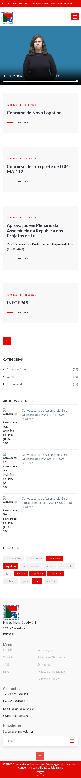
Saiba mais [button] (56, 767)
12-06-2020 (30, 158)
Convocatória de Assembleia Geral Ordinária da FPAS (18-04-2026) (45, 412)
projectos (56, 573)
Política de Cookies (49, 679)
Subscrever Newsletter (52, 3)
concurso (54, 558)
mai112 (21, 573)
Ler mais (22, 122)
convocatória (13, 558)
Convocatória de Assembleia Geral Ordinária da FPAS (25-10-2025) (45, 456)
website (10, 581)
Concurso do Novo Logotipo (34, 112)
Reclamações (35, 3)
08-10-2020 (30, 104)
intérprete (66, 566)
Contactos (67, 3)
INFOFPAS (12, 104)
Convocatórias (42, 369)
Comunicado (42, 384)
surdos (49, 566)
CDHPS (13, 3)
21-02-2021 (30, 294)
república (37, 573)
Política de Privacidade (51, 671)
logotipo (11, 566)
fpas (25, 581)
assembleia (35, 558)
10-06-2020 (30, 217)
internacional (30, 566)
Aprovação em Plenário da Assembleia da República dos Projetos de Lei (35, 230)
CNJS (19, 3)
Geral (42, 377)
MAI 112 (50, 581)
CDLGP (5, 3)
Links (25, 3)
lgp (7, 573)
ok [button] (40, 773)
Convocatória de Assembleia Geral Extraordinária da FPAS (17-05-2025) (47, 500)
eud (37, 581)
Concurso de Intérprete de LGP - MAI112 (38, 169)
